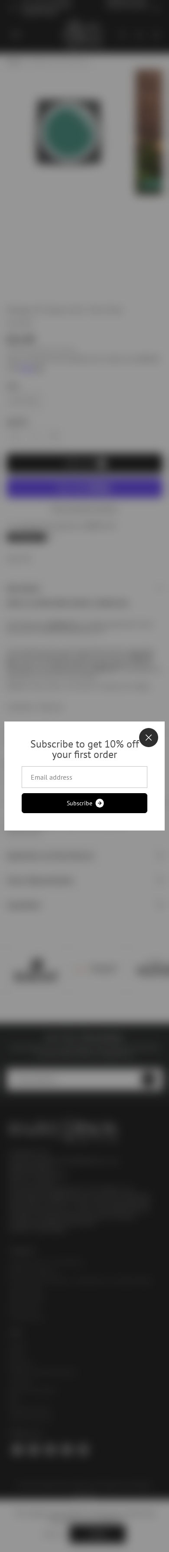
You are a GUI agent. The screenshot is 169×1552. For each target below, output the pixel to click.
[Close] (148, 737)
